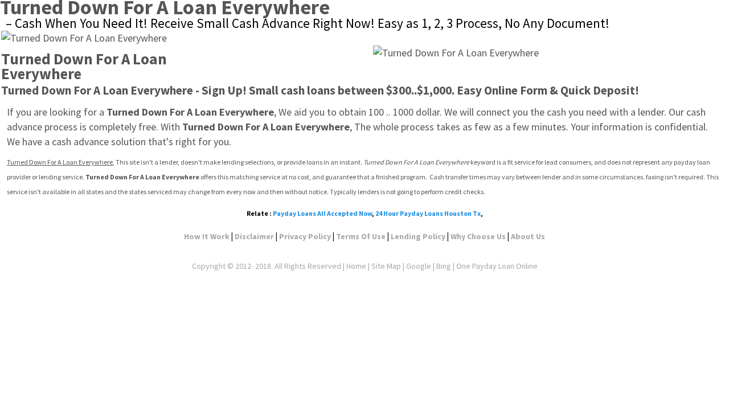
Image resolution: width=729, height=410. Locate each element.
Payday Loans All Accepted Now (322, 213)
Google (418, 266)
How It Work (207, 236)
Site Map (386, 266)
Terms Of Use (361, 236)
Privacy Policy (305, 236)
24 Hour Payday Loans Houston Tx (428, 213)
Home (356, 266)
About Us (528, 236)
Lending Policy (418, 236)
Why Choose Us (478, 236)
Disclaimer (254, 236)
